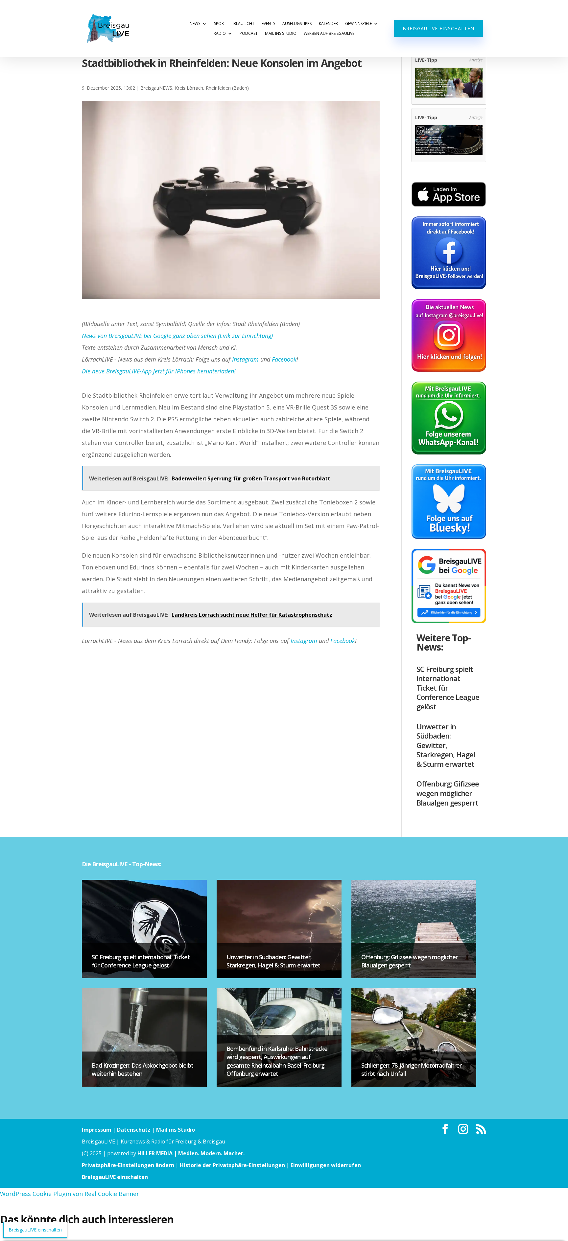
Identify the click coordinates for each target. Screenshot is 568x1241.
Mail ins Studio (280, 33)
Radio (220, 33)
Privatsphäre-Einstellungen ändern (128, 1165)
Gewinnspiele (358, 23)
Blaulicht (243, 23)
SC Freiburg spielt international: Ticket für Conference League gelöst (447, 687)
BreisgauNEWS (156, 88)
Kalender (328, 23)
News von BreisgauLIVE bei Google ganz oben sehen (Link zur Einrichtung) (177, 336)
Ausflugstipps (297, 23)
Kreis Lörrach (189, 88)
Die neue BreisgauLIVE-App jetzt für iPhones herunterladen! (159, 371)
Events (268, 23)
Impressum (96, 1129)
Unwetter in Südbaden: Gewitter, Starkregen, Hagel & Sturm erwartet (445, 745)
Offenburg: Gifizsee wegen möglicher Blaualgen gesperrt (447, 793)
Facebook (284, 359)
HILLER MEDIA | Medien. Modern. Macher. (191, 1153)
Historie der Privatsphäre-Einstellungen (232, 1165)
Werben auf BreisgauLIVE (329, 33)
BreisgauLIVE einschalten (438, 28)
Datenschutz (134, 1129)
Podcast (249, 33)
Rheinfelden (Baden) (227, 88)
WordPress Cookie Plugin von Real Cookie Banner (69, 1194)
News (195, 23)
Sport (220, 23)
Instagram (245, 359)
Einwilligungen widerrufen (326, 1165)
